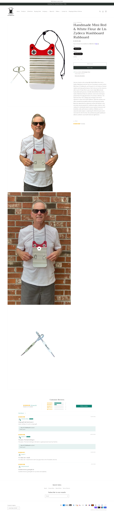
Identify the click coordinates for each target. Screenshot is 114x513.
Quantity (75, 56)
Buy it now (90, 67)
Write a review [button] (84, 406)
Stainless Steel (78, 53)
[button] (100, 11)
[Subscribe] (67, 496)
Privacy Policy (51, 488)
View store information (80, 75)
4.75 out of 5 (33, 405)
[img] (21, 417)
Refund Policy (58, 488)
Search (45, 488)
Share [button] (76, 121)
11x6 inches (77, 48)
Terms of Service (66, 488)
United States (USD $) (13, 508)
